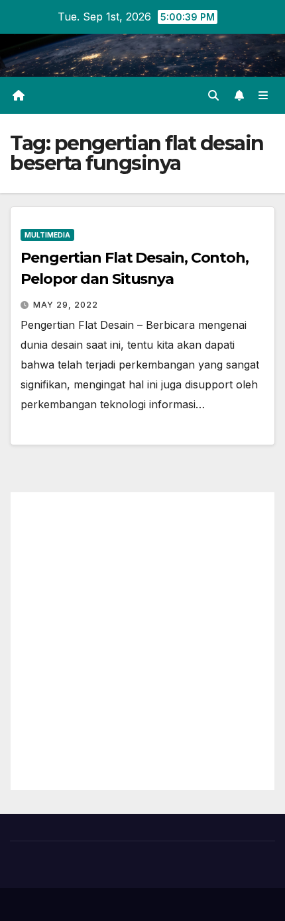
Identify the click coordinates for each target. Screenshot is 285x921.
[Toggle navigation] (263, 95)
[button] (213, 95)
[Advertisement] (142, 641)
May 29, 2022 (65, 305)
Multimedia (47, 235)
